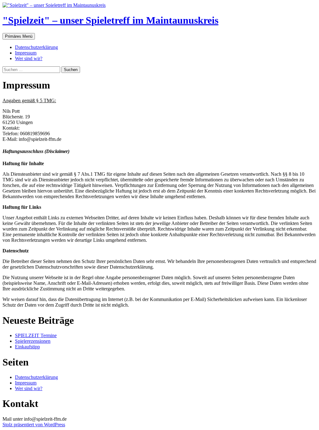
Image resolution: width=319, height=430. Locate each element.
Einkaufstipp (27, 346)
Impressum (25, 52)
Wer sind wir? (28, 58)
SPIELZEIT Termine (36, 335)
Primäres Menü (18, 36)
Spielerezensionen (32, 341)
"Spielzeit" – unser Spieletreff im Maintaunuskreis (110, 20)
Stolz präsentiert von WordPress (33, 424)
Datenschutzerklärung (36, 47)
